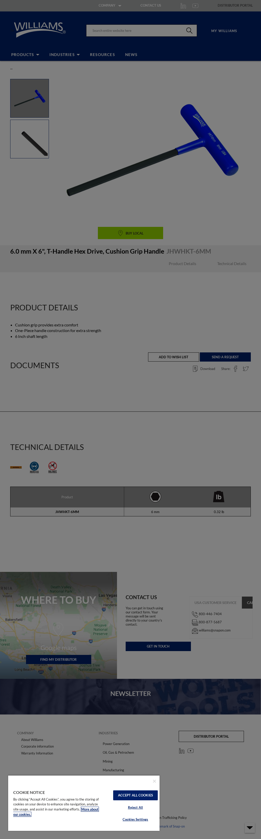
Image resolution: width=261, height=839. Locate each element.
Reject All (135, 807)
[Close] (154, 781)
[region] (84, 803)
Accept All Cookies (135, 795)
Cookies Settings (135, 819)
